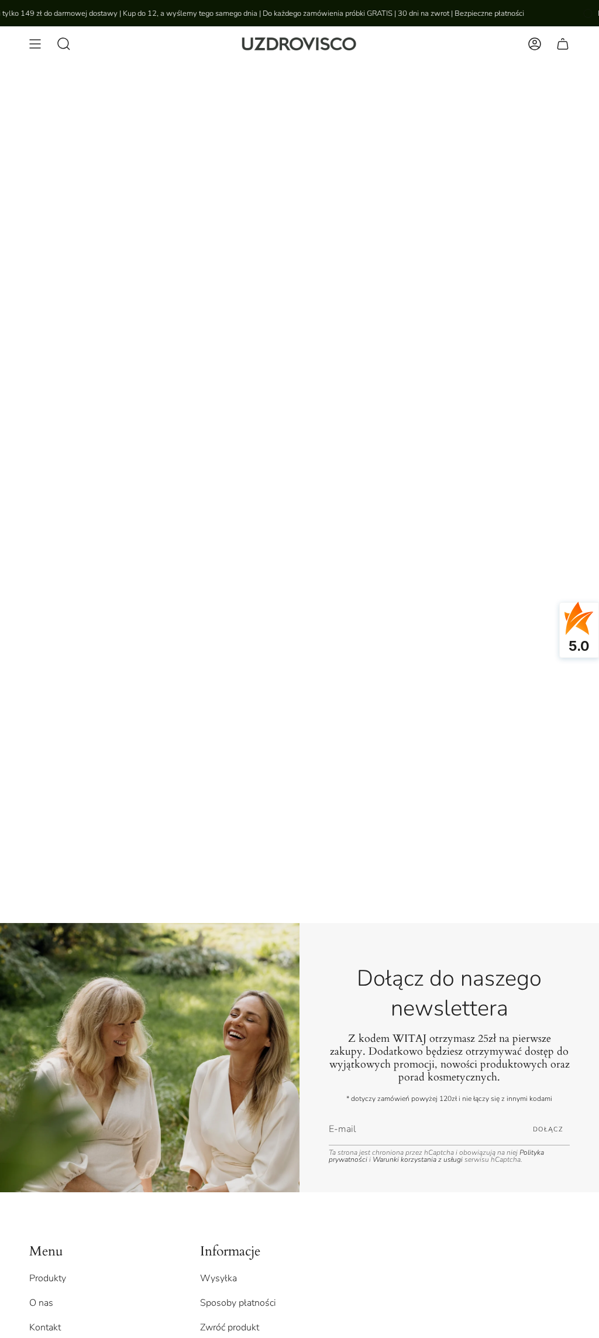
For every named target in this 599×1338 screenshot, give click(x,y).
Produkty (47, 1278)
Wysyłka (218, 1278)
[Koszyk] (563, 43)
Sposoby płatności (238, 1302)
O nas (41, 1302)
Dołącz (548, 1129)
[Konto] (535, 43)
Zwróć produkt (229, 1327)
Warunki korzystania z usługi (418, 1159)
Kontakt (45, 1327)
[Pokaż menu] (35, 43)
